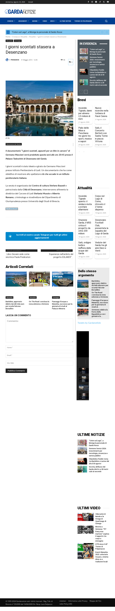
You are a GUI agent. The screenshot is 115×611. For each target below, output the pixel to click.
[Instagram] (92, 2)
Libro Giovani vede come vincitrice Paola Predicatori (18, 255)
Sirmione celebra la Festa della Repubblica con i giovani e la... (100, 313)
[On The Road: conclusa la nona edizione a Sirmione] (39, 279)
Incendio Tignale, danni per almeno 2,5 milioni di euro (85, 113)
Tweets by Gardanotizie (89, 323)
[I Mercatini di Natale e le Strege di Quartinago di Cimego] (86, 517)
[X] (103, 2)
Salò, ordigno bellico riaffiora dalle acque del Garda (84, 248)
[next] (107, 32)
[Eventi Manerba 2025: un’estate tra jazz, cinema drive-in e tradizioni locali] (86, 555)
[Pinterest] (21, 73)
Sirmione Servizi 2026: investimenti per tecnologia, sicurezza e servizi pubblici (97, 62)
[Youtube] (107, 2)
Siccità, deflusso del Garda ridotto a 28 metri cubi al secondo (98, 82)
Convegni (18, 41)
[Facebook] (88, 2)
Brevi (82, 100)
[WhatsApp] (28, 73)
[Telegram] (96, 2)
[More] (34, 73)
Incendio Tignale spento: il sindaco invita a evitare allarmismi (85, 203)
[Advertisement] (78, 11)
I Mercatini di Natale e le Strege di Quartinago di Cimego (100, 518)
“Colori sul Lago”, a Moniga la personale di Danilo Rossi (37, 32)
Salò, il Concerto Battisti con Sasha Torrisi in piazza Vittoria (101, 135)
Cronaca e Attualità (19, 37)
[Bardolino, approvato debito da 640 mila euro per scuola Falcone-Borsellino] (16, 279)
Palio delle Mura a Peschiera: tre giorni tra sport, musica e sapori (85, 135)
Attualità (32, 37)
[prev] (102, 32)
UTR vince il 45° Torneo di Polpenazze (101, 546)
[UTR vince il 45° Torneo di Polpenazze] (86, 547)
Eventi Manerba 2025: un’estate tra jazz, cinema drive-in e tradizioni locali (101, 557)
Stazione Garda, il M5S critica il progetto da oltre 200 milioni (84, 227)
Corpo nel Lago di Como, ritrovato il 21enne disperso (100, 203)
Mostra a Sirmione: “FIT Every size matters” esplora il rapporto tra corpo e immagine (102, 534)
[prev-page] (81, 92)
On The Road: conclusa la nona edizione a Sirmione (39, 303)
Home (8, 37)
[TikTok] (100, 2)
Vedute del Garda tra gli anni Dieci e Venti (101, 246)
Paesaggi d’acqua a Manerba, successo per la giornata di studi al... (100, 303)
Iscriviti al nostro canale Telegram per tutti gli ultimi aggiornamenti (41, 236)
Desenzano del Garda (13, 144)
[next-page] (86, 92)
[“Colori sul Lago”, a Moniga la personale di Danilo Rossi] (84, 51)
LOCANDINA (12, 209)
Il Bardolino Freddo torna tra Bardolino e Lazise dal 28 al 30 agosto (99, 461)
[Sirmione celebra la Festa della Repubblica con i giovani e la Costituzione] (82, 312)
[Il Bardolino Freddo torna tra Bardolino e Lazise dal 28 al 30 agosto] (84, 72)
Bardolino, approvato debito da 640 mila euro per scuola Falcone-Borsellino (100, 285)
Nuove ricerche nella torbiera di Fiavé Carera (101, 112)
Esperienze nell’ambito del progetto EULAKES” (61, 255)
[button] (106, 21)
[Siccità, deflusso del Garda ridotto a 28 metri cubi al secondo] (84, 82)
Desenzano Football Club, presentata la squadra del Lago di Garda (101, 227)
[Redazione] (7, 59)
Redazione (15, 60)
